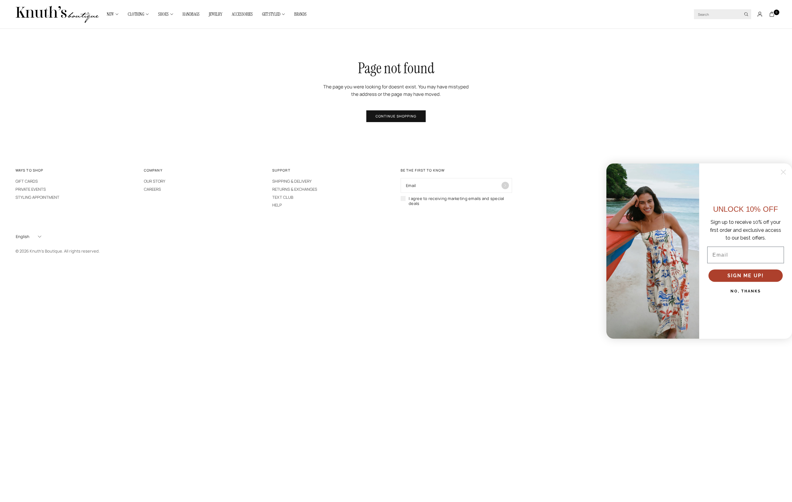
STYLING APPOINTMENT (37, 197)
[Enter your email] (505, 185)
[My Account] (760, 14)
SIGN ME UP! (745, 276)
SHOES (163, 14)
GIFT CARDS (26, 181)
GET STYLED (271, 14)
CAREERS (152, 189)
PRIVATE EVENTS (30, 189)
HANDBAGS (191, 14)
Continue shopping (396, 116)
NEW (110, 14)
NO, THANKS (745, 291)
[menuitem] (115, 14)
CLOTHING (136, 14)
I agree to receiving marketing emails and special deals (456, 201)
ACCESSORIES (242, 14)
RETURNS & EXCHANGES (294, 189)
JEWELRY (215, 14)
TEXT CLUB (282, 197)
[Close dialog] (783, 172)
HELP (277, 205)
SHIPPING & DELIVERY (292, 181)
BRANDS (300, 14)
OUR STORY (154, 181)
